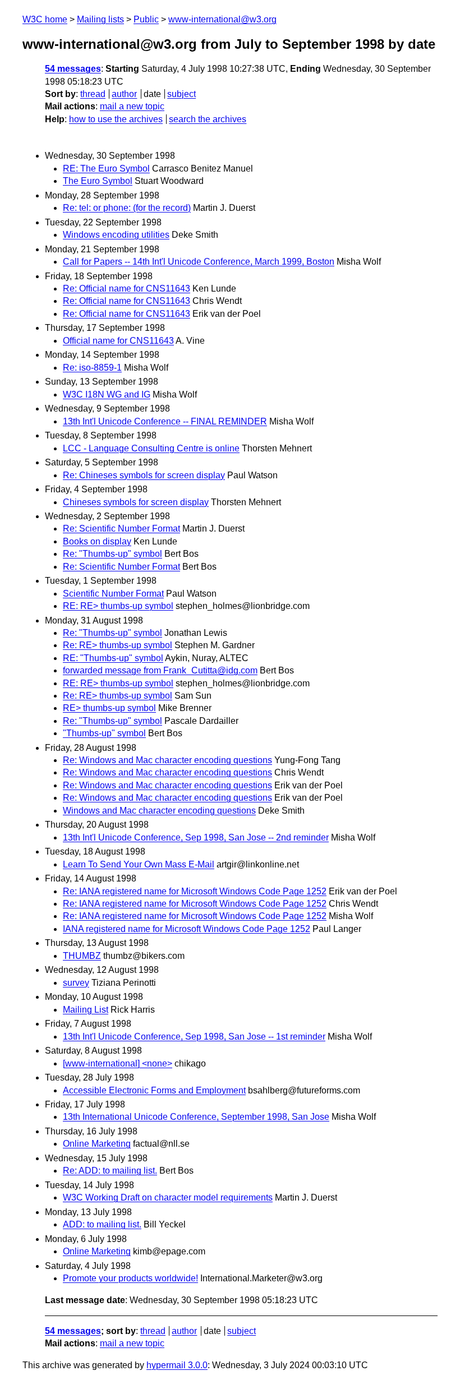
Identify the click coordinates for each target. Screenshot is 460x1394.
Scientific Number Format (113, 593)
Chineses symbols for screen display (136, 502)
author (124, 94)
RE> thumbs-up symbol (109, 708)
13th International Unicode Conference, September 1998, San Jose (196, 1116)
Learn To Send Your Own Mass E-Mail (138, 864)
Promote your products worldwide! (130, 1278)
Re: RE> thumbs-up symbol (117, 645)
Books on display (97, 541)
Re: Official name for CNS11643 (126, 288)
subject (181, 94)
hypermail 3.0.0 (177, 1365)
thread (92, 94)
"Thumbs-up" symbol (104, 733)
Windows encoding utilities (116, 234)
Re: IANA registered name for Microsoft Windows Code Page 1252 (194, 891)
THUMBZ (82, 956)
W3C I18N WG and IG (106, 394)
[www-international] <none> (117, 1063)
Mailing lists (100, 19)
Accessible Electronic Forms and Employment (154, 1090)
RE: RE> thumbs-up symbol (118, 606)
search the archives (207, 119)
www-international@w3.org (222, 19)
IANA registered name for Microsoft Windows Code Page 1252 (186, 929)
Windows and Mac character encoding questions (159, 810)
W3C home (44, 19)
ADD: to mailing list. (102, 1224)
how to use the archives (116, 119)
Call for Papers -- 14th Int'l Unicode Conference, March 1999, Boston (198, 261)
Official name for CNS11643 (118, 340)
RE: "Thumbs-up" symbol (113, 658)
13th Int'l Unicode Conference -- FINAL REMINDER (165, 421)
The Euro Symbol (97, 181)
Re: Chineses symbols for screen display (144, 475)
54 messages (73, 68)
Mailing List (85, 1009)
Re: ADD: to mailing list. (110, 1170)
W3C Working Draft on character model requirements (168, 1197)
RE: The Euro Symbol (106, 168)
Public (146, 19)
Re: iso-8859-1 (92, 367)
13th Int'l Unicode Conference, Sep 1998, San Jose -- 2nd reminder (196, 837)
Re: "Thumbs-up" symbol (112, 553)
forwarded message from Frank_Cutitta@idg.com (160, 670)
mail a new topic (132, 106)
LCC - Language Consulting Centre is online (151, 448)
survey (76, 982)
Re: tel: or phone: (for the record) (127, 208)
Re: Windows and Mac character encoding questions (167, 760)
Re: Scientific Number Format (121, 528)
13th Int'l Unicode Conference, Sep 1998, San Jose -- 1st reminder (194, 1036)
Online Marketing (97, 1143)
